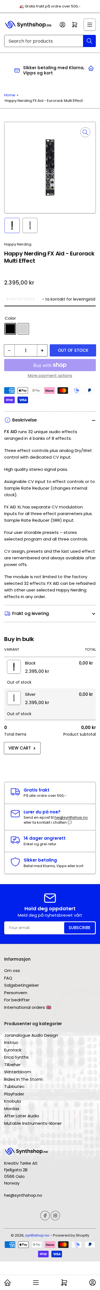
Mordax (11, 1108)
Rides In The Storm (23, 1079)
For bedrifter (17, 1000)
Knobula (12, 1101)
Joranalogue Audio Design (31, 1035)
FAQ (8, 978)
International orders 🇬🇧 (27, 1007)
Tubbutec (14, 1086)
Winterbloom (17, 1072)
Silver (23, 329)
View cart (19, 748)
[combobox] (50, 41)
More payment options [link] (50, 375)
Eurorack (12, 1050)
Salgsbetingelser (21, 985)
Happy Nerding (17, 244)
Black (10, 329)
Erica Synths (16, 1057)
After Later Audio (21, 1116)
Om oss (12, 970)
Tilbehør (12, 1064)
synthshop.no (37, 1235)
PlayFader (14, 1094)
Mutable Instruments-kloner (33, 1123)
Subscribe (80, 927)
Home (9, 95)
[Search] (89, 41)
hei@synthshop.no (71, 817)
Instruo (11, 1042)
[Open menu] (90, 25)
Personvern (15, 993)
